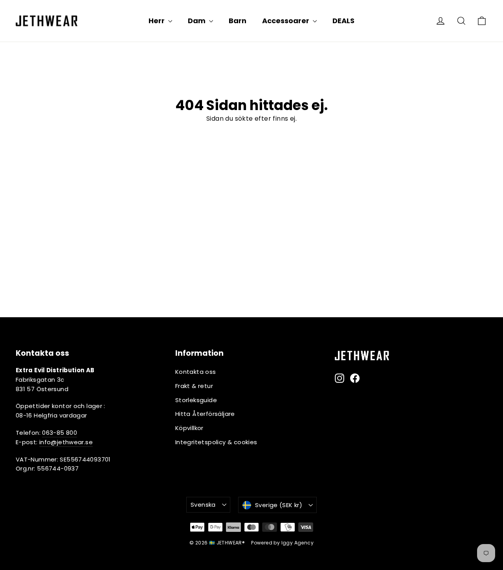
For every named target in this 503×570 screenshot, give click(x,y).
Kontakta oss (195, 372)
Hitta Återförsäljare (205, 414)
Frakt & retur (194, 386)
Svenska (203, 504)
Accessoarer (286, 21)
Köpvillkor (189, 428)
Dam (197, 21)
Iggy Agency (297, 542)
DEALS (343, 21)
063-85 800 (59, 432)
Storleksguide (196, 400)
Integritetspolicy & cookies (216, 442)
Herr (157, 21)
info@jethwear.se (66, 442)
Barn (237, 21)
